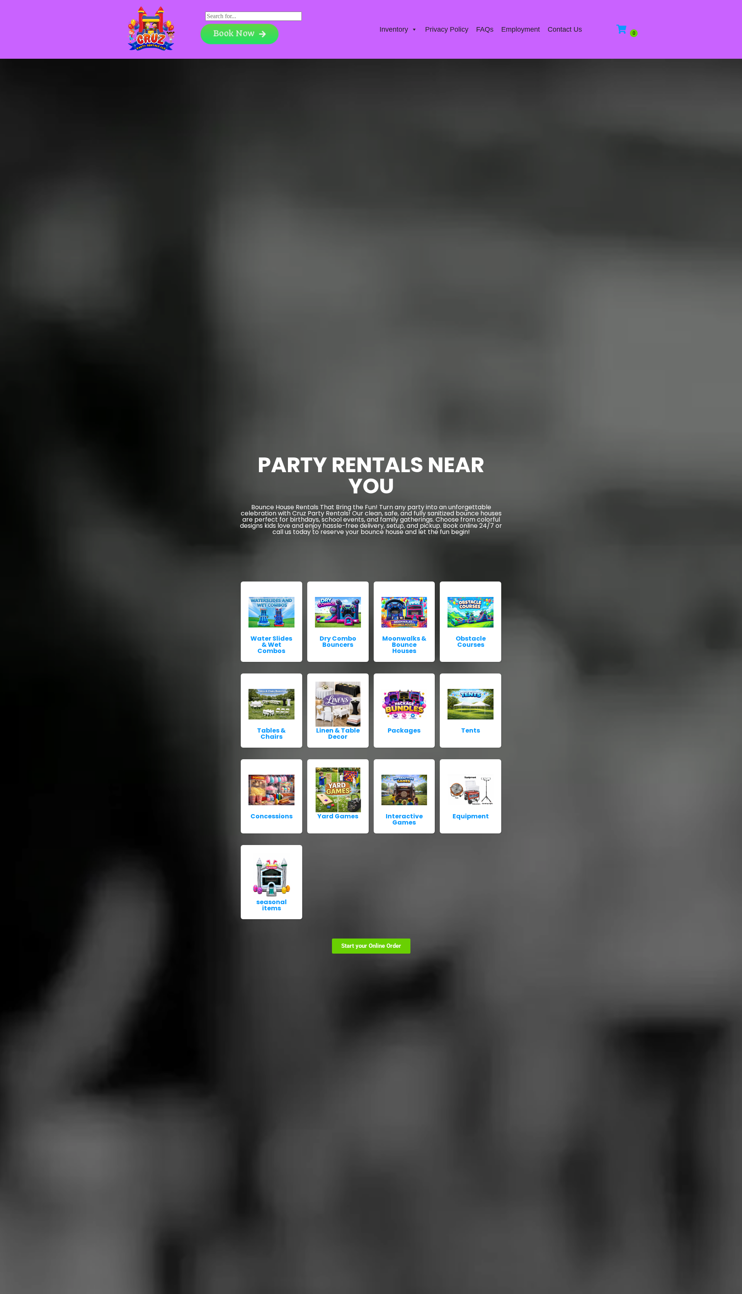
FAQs (485, 29)
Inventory (394, 29)
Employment (520, 29)
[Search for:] (253, 16)
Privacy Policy (446, 29)
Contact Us (565, 29)
